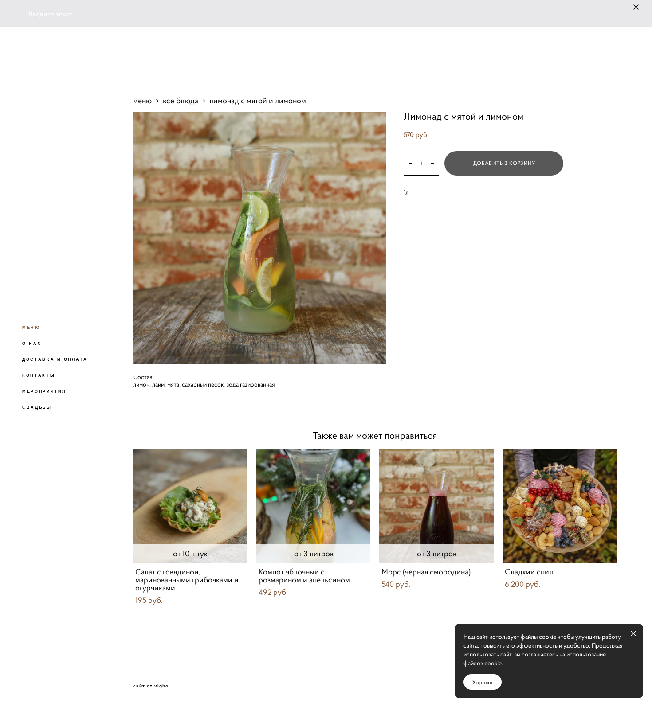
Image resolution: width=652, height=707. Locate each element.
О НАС (32, 343)
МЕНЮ (31, 327)
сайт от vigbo (151, 686)
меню (142, 100)
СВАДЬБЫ (37, 407)
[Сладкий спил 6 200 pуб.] (560, 506)
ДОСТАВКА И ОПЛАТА (55, 359)
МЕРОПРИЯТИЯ (44, 391)
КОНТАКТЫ (38, 375)
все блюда (180, 100)
